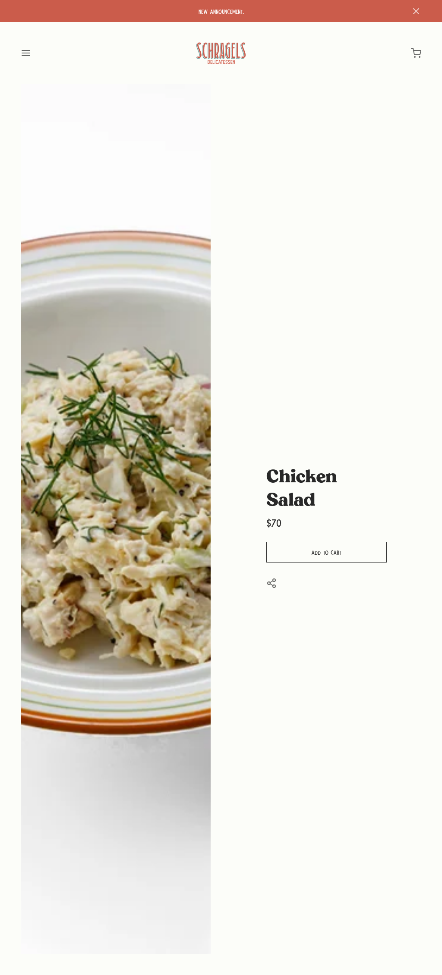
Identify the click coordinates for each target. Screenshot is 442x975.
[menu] (26, 53)
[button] (416, 11)
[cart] (416, 53)
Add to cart (326, 551)
